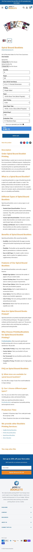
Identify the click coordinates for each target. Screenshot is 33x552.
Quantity (5, 70)
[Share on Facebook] (21, 143)
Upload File (5, 59)
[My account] (27, 7)
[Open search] (24, 7)
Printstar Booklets (7, 50)
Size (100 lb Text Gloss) (10, 81)
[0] (30, 8)
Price (4, 127)
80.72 (7, 129)
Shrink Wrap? (7, 112)
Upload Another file (7, 64)
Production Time (8, 118)
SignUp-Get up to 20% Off (16, 472)
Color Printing (7, 100)
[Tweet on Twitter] (27, 143)
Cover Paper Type (8, 106)
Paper (5, 94)
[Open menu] (2, 7)
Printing (5, 88)
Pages (5, 76)
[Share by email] (30, 143)
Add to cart (16, 135)
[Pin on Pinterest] (24, 143)
